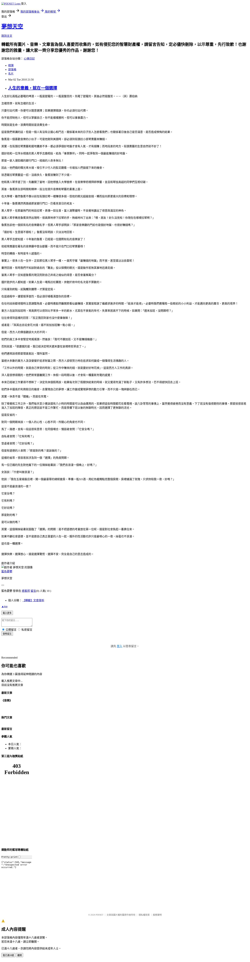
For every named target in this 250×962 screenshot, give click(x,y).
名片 (11, 73)
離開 (19, 955)
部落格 (12, 69)
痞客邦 (26, 590)
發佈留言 (7, 633)
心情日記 (29, 58)
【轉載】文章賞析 (33, 600)
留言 (33, 590)
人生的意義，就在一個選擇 (32, 88)
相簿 (11, 65)
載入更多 (7, 613)
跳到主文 (6, 35)
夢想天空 (12, 26)
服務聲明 (157, 914)
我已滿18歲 (8, 955)
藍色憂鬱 (6, 571)
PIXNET (99, 914)
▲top (4, 606)
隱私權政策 (144, 914)
